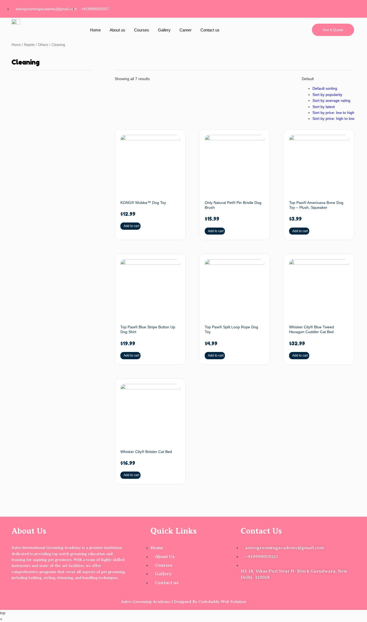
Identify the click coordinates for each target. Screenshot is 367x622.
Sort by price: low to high (333, 112)
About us (117, 30)
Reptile (29, 45)
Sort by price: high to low (333, 118)
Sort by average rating (331, 100)
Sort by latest (323, 107)
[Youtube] (347, 8)
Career (185, 30)
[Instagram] (313, 8)
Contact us (210, 30)
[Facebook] (296, 8)
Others (43, 45)
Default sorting (324, 88)
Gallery (164, 30)
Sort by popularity (327, 94)
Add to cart (131, 226)
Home (95, 30)
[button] (1, 619)
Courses (141, 30)
